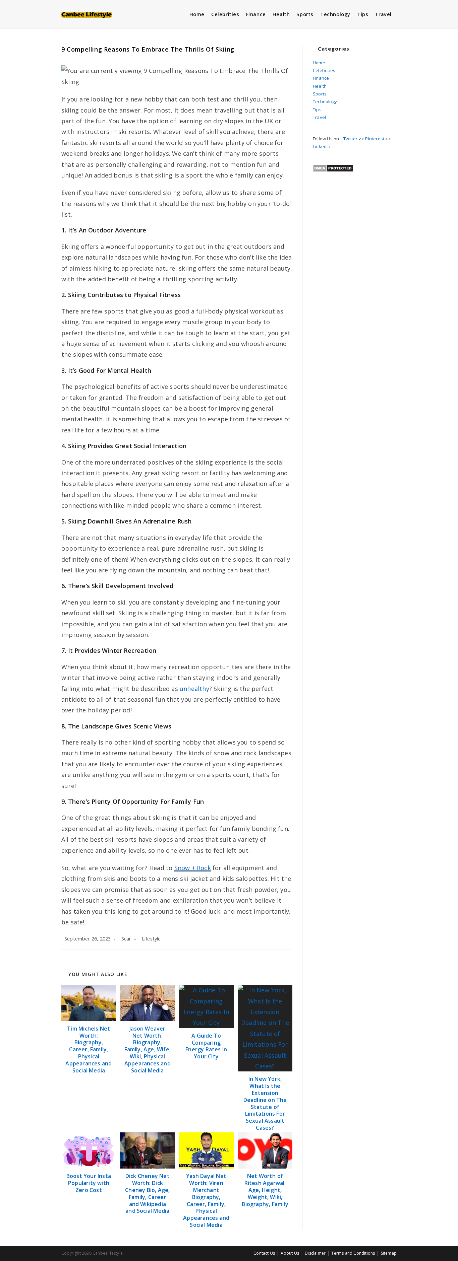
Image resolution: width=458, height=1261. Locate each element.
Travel (319, 117)
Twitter (350, 139)
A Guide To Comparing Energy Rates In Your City (206, 1046)
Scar (126, 938)
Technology (325, 101)
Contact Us (264, 1253)
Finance (321, 78)
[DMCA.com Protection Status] (333, 167)
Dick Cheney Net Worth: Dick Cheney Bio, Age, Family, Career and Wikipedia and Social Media (147, 1193)
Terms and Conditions (353, 1253)
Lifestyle (151, 938)
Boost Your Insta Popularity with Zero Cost (88, 1183)
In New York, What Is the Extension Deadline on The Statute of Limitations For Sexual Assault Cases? (265, 1103)
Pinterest (374, 139)
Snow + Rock (192, 868)
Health (320, 86)
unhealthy (194, 689)
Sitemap (389, 1253)
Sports (320, 94)
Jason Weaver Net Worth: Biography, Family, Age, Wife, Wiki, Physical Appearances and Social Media (147, 1049)
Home (319, 63)
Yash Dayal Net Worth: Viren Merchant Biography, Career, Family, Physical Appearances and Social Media (206, 1200)
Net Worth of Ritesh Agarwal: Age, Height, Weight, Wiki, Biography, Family (265, 1190)
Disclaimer (315, 1253)
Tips (317, 110)
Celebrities (324, 70)
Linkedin (322, 146)
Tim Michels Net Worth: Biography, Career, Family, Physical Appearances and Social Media (88, 1049)
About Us (290, 1253)
